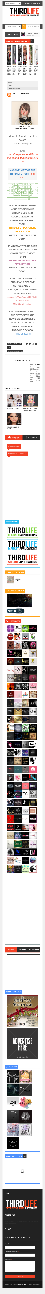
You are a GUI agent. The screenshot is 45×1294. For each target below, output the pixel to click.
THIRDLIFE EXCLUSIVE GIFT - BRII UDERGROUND (25, 73)
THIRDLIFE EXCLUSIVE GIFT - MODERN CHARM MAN (9, 73)
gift (20, 344)
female (10, 344)
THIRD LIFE (22, 1284)
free (15, 344)
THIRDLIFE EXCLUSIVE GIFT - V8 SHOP (20, 71)
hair (10, 85)
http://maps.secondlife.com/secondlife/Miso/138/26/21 (22, 158)
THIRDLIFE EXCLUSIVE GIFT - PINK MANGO (14, 72)
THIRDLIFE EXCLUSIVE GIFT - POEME (30, 71)
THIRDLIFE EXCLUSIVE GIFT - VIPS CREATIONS (36, 72)
